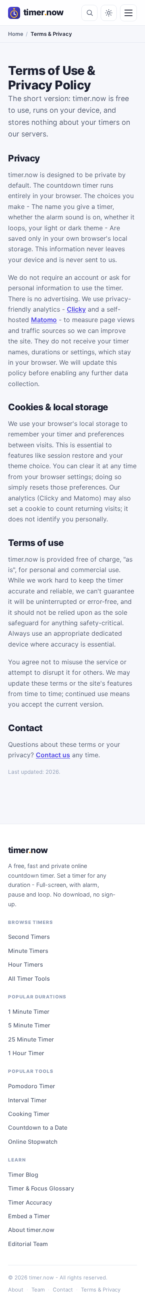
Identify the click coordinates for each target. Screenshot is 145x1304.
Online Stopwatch (33, 1141)
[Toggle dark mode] (109, 13)
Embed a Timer (29, 1216)
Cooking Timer (29, 1113)
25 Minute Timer (31, 1039)
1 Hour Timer (26, 1053)
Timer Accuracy (30, 1202)
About (15, 1289)
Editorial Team (28, 1243)
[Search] (89, 13)
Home (15, 34)
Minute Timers (28, 950)
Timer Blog (23, 1174)
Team (38, 1289)
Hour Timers (25, 964)
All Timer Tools (29, 978)
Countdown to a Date (37, 1127)
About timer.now (31, 1229)
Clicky (76, 309)
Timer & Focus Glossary (41, 1188)
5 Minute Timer (29, 1025)
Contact (63, 1289)
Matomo (44, 320)
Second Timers (29, 936)
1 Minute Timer (29, 1011)
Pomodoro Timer (31, 1086)
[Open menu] (128, 12)
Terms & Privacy (100, 1289)
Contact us (53, 755)
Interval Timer (27, 1100)
